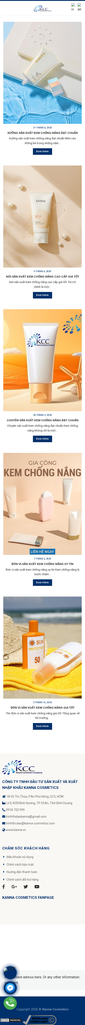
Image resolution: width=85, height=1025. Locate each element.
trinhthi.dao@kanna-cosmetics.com (30, 823)
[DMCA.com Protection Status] (11, 1020)
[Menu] (5, 8)
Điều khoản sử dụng (20, 857)
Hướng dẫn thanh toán (22, 872)
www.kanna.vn (16, 830)
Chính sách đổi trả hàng (23, 879)
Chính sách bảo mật (20, 864)
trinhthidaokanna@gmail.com (26, 816)
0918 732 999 (15, 810)
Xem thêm (42, 151)
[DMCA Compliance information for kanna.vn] (39, 1020)
